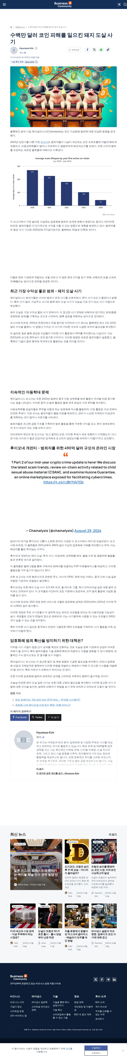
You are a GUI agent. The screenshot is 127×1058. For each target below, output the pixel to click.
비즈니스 (15, 996)
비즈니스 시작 (17, 1002)
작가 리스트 (101, 1006)
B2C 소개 (100, 1002)
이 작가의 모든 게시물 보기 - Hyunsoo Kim (57, 773)
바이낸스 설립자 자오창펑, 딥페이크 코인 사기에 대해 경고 (103, 934)
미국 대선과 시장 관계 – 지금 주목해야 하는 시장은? (22, 934)
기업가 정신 (16, 1006)
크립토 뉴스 (20, 27)
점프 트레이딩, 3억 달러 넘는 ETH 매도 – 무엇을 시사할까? (47, 699)
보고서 (44, 142)
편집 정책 (78, 1002)
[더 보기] (108, 50)
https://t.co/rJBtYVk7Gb (63, 482)
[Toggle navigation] (4, 4)
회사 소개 (100, 996)
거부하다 (96, 1053)
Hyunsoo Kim (27, 48)
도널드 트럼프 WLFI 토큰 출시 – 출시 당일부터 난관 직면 (49, 934)
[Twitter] (94, 50)
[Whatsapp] (101, 50)
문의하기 (99, 1019)
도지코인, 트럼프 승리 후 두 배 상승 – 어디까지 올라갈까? (77, 870)
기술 (55, 996)
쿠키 (68, 1048)
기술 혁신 (57, 1010)
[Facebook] (87, 50)
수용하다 (96, 1048)
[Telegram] (108, 979)
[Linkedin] (114, 979)
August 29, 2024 (87, 530)
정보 (76, 996)
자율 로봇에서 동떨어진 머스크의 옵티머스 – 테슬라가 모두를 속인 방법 (76, 935)
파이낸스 (37, 996)
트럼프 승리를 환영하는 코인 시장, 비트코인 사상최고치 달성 (103, 870)
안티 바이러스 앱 (18, 1015)
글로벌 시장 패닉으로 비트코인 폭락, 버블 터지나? (42, 705)
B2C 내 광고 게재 (82, 1014)
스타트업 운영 (17, 1011)
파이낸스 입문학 (39, 1002)
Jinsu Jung (29, 62)
